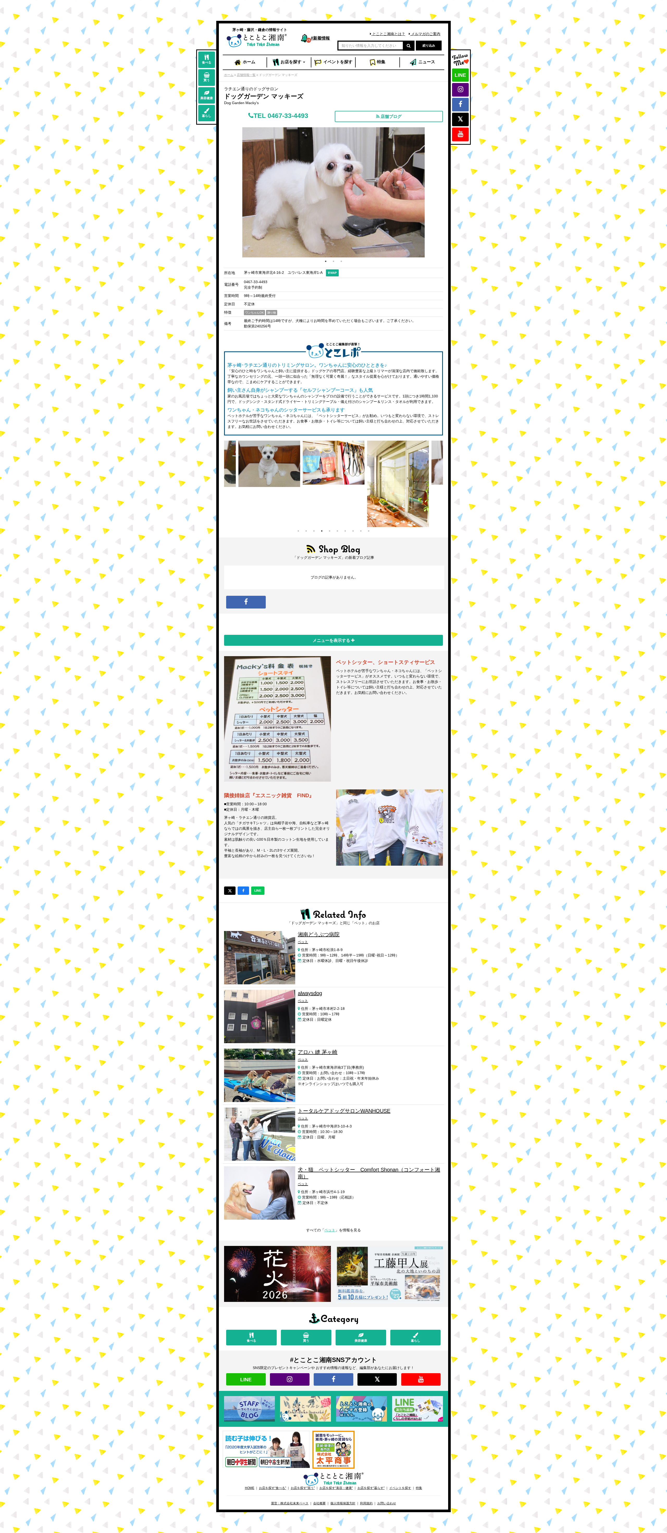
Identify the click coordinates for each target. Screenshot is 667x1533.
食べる (206, 62)
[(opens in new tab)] (266, 1449)
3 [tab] (341, 261)
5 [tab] (329, 531)
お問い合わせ (386, 1503)
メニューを (332, 640)
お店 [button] (290, 62)
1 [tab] (325, 261)
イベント (337, 62)
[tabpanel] (334, 484)
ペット (329, 1230)
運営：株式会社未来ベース (289, 1503)
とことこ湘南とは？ (388, 34)
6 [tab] (337, 531)
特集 (380, 62)
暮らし (206, 116)
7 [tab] (345, 531)
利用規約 (366, 1503)
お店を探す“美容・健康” (336, 1488)
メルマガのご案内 (425, 34)
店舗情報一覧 (246, 75)
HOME (249, 1488)
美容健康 (206, 98)
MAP (333, 272)
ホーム (248, 62)
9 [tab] (360, 531)
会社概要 (319, 1503)
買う (206, 80)
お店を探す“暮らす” (371, 1488)
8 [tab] (353, 531)
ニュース (426, 62)
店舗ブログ (391, 116)
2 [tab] (333, 261)
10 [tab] (368, 531)
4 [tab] (321, 531)
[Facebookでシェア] (243, 890)
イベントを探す (400, 1488)
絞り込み (429, 45)
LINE (460, 75)
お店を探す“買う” (303, 1488)
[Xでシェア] (230, 890)
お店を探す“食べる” (272, 1488)
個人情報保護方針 (342, 1503)
